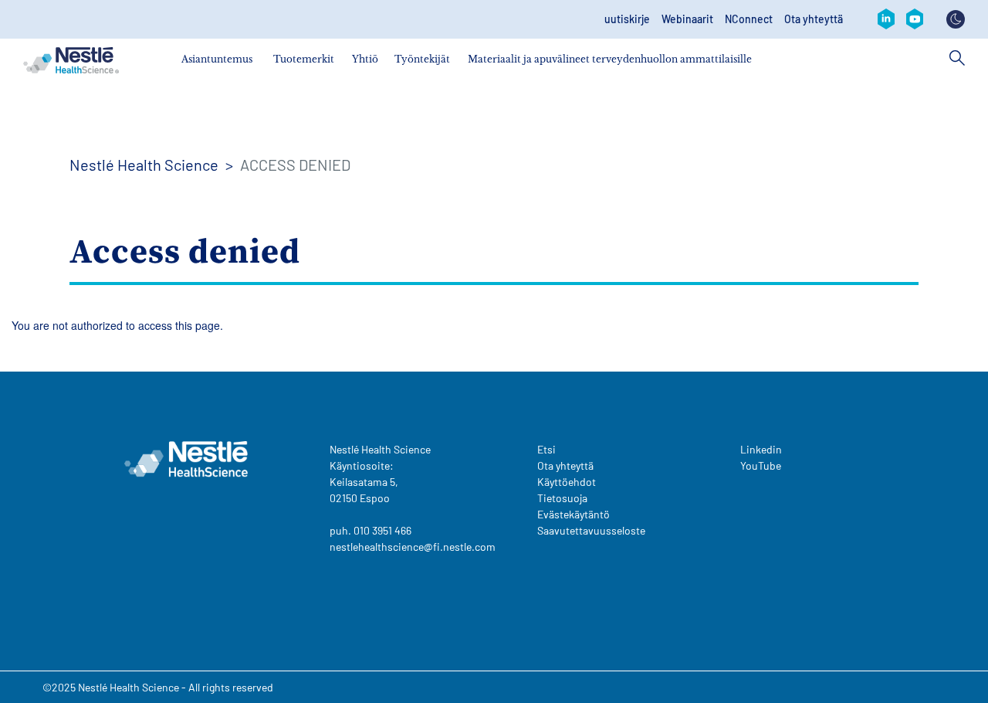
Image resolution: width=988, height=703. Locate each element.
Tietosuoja (562, 497)
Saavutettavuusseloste (591, 530)
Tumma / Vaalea (955, 19)
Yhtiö (365, 59)
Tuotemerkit (303, 59)
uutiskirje (627, 19)
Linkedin (761, 449)
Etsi (546, 449)
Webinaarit (687, 19)
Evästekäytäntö (573, 514)
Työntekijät (422, 59)
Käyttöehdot (566, 481)
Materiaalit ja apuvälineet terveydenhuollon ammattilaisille (610, 59)
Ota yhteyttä (813, 19)
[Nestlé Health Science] (71, 60)
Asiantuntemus (216, 59)
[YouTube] (914, 19)
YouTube (760, 465)
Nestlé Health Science (143, 164)
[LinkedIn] (886, 19)
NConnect (749, 19)
